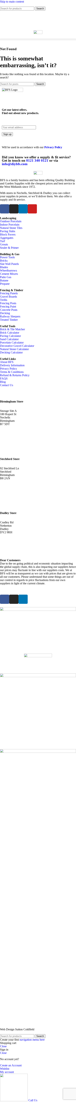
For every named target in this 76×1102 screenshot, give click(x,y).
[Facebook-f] (4, 208)
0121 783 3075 (11, 485)
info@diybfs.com (14, 164)
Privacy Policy (53, 147)
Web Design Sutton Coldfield (17, 1029)
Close (3, 1046)
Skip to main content (12, 1)
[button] (38, 39)
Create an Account (11, 1065)
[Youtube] (32, 208)
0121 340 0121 (37, 160)
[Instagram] (13, 208)
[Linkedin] (23, 208)
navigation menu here (32, 1039)
